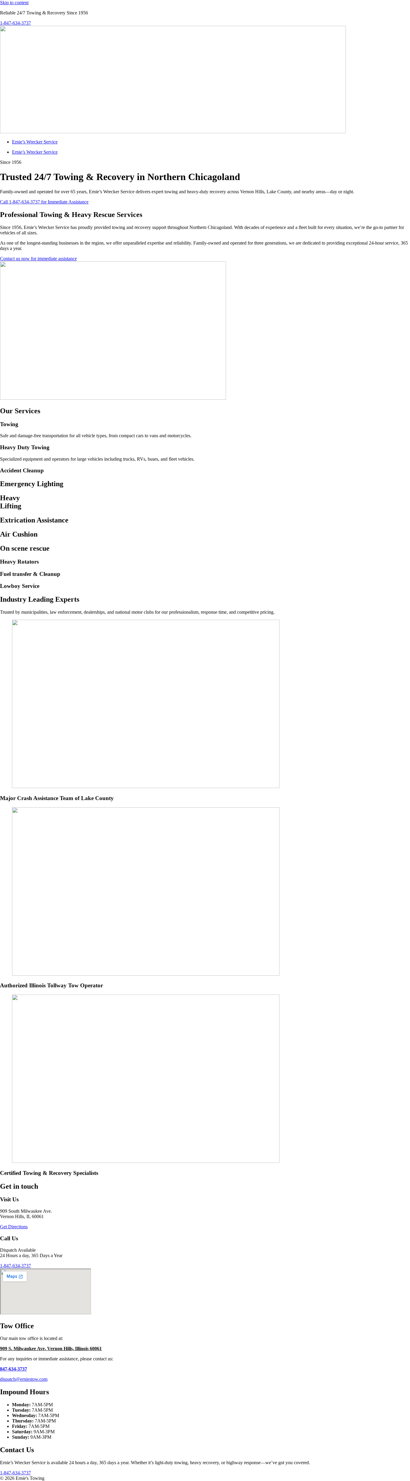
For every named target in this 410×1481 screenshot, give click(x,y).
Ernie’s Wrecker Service (35, 141)
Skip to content (14, 2)
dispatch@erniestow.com (23, 1379)
